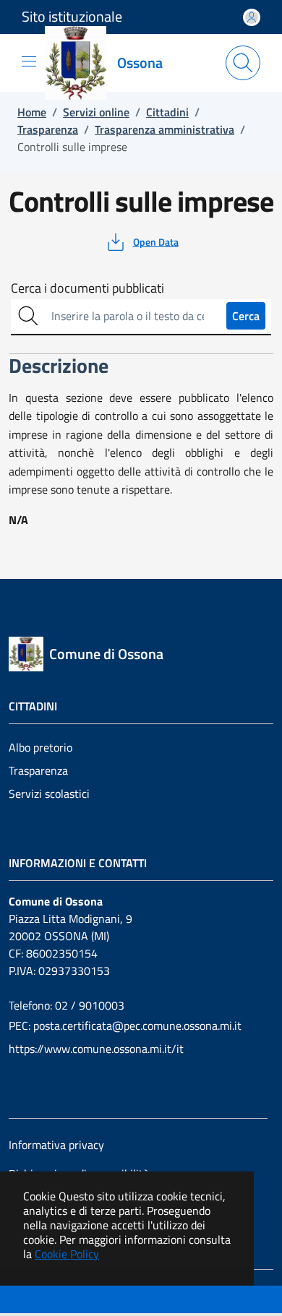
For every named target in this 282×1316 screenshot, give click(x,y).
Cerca (246, 315)
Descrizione (38, 1300)
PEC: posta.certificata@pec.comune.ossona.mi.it (125, 1025)
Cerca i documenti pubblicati (87, 288)
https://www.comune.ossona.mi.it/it (96, 1048)
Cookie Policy (67, 1254)
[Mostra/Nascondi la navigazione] (29, 61)
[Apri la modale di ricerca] (243, 63)
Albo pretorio (40, 747)
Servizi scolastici (49, 793)
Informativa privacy (56, 1144)
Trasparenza (38, 770)
